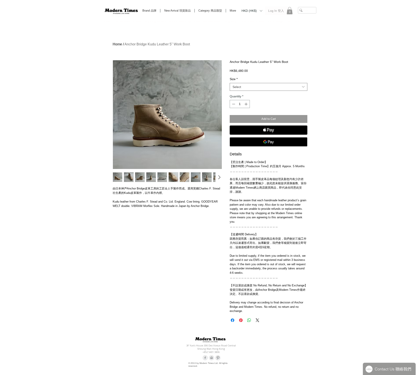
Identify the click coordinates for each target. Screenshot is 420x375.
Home (117, 44)
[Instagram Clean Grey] (211, 357)
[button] (252, 10)
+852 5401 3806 (211, 352)
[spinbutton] (240, 104)
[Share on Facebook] (232, 320)
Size (234, 79)
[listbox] (252, 11)
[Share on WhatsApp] (249, 320)
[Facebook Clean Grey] (205, 357)
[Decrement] (233, 104)
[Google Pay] (268, 141)
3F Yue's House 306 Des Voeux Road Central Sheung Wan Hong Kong (211, 347)
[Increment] (246, 104)
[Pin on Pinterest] (240, 320)
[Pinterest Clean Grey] (217, 357)
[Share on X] (257, 320)
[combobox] (268, 87)
